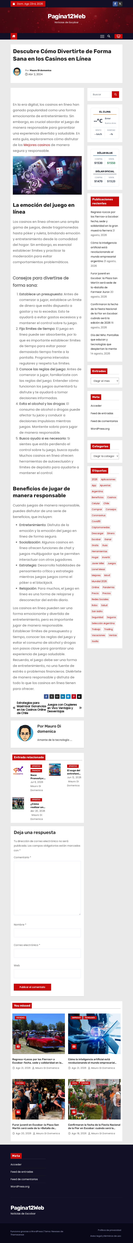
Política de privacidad (109, 1230)
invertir (106, 557)
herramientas (99, 551)
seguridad (97, 617)
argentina (97, 491)
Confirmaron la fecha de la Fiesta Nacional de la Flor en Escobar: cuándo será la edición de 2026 (104, 313)
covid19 (96, 521)
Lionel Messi (98, 569)
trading (108, 629)
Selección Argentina (103, 623)
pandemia (108, 587)
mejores (96, 575)
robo (94, 605)
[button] (109, 36)
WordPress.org (100, 429)
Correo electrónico (27, 945)
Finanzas (36, 770)
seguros (111, 617)
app (94, 485)
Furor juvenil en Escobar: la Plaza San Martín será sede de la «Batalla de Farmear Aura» (104, 283)
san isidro (97, 611)
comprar (97, 509)
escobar (96, 539)
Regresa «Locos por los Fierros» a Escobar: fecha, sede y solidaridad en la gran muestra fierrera (105, 221)
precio (95, 593)
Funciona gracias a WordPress (27, 1231)
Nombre (20, 924)
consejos (111, 509)
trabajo (96, 629)
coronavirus (98, 515)
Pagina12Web (66, 16)
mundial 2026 (99, 581)
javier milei (98, 563)
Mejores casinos (37, 145)
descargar (97, 533)
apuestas (105, 485)
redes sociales (100, 599)
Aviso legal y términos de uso (105, 1235)
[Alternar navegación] (102, 36)
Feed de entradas (102, 413)
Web (17, 965)
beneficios (97, 497)
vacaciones (98, 635)
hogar (95, 557)
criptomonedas (101, 527)
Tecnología (90, 1017)
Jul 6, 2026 (36, 782)
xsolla (95, 641)
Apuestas (36, 766)
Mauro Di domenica (40, 70)
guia (104, 545)
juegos (112, 563)
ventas (113, 635)
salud (104, 605)
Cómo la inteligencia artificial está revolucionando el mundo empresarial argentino (104, 252)
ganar (107, 539)
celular (96, 503)
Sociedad (20, 1017)
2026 (94, 479)
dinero (111, 533)
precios (107, 593)
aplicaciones (108, 479)
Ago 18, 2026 (79, 1133)
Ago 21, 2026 (23, 1068)
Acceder (96, 406)
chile (106, 503)
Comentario (22, 857)
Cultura (20, 1083)
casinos (111, 497)
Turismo (85, 1083)
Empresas (76, 1017)
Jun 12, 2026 (74, 777)
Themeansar (17, 1234)
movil (107, 575)
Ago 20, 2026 (24, 1133)
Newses (55, 1231)
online (95, 587)
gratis (95, 545)
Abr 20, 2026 (37, 811)
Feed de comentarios (104, 421)
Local (74, 1083)
